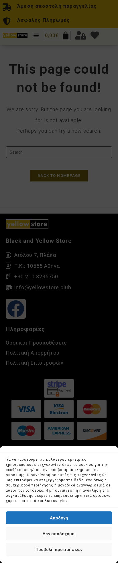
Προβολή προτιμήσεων (59, 549)
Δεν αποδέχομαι (59, 533)
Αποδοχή (59, 518)
